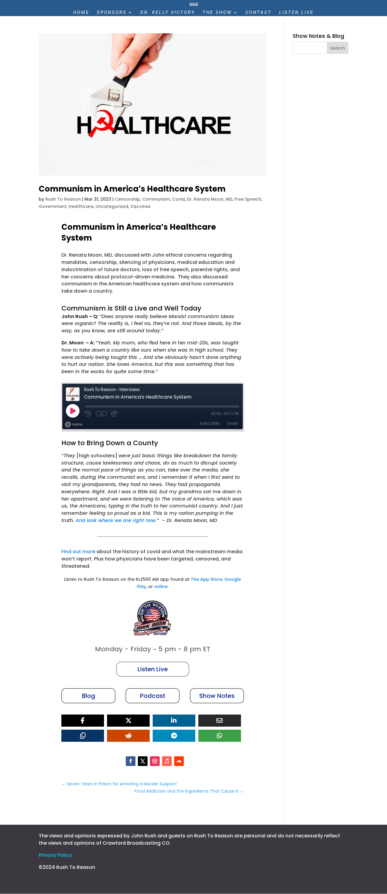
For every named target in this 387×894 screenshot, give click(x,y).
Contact (259, 12)
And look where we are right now (115, 520)
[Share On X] (128, 721)
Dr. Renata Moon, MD (209, 199)
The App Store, (207, 579)
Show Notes (217, 696)
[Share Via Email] (219, 721)
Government (53, 206)
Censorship (127, 199)
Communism (156, 199)
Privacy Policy (55, 855)
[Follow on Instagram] (155, 761)
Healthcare (81, 206)
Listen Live (296, 12)
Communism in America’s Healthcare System (132, 188)
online (160, 586)
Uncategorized (112, 206)
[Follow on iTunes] (167, 761)
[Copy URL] (82, 736)
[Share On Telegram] (174, 736)
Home (81, 12)
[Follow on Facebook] (130, 761)
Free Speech (247, 199)
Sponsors (112, 12)
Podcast (152, 696)
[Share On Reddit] (128, 736)
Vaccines (140, 206)
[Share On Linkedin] (174, 721)
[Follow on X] (143, 761)
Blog (88, 696)
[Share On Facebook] (82, 721)
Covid (178, 199)
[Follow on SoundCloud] (179, 761)
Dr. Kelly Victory (167, 12)
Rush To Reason (63, 199)
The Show (217, 12)
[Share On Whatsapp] (219, 736)
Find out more (78, 551)
